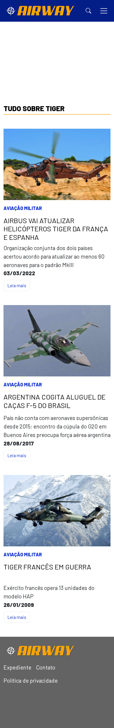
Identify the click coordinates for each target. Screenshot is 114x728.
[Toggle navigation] (103, 10)
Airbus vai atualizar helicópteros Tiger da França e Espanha (56, 229)
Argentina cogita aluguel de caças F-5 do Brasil (55, 401)
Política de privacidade (31, 680)
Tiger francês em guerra (47, 567)
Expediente (17, 667)
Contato (45, 667)
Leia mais (16, 285)
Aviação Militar (23, 208)
